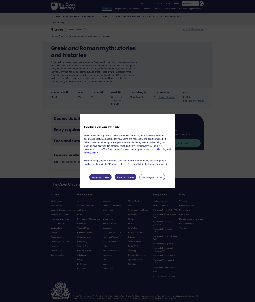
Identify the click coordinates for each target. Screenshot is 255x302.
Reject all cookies (125, 177)
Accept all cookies (100, 177)
